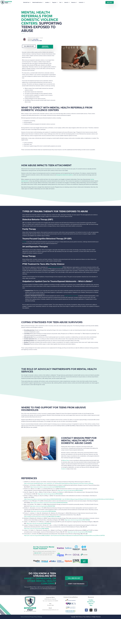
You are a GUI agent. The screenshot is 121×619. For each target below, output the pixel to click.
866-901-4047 (37, 553)
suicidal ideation (68, 295)
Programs (54, 2)
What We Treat (26, 2)
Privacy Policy (33, 616)
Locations (47, 2)
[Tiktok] (95, 610)
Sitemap (40, 616)
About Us (66, 2)
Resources (73, 2)
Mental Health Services (37, 2)
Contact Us (81, 2)
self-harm (75, 295)
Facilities (91, 600)
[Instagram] (91, 610)
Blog (91, 605)
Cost (60, 2)
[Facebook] (86, 610)
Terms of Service (25, 616)
